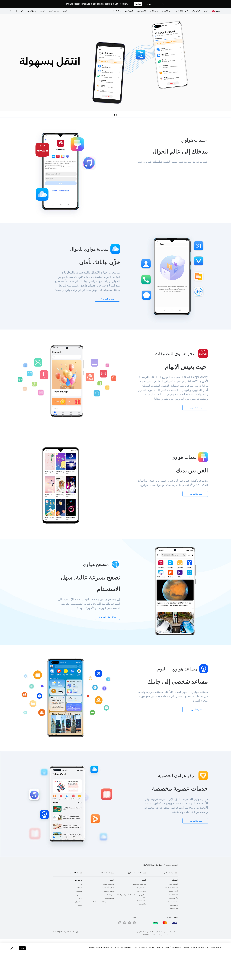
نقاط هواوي (142, 904)
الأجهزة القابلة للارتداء (181, 11)
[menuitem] (206, 11)
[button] (22, 11)
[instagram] (119, 923)
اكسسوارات (174, 905)
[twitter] (129, 923)
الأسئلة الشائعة (141, 900)
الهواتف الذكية (196, 11)
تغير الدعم (79, 891)
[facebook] (134, 923)
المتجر (206, 11)
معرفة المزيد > (107, 298)
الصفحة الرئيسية (172, 865)
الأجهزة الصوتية (141, 11)
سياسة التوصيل (141, 888)
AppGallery (117, 11)
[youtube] (124, 923)
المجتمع (42, 11)
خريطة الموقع (174, 932)
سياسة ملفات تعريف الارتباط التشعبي (99, 947)
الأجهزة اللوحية (153, 11)
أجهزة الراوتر (129, 11)
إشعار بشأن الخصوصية (107, 888)
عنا (81, 884)
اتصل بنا (80, 905)
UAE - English (58, 932)
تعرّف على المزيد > (107, 616)
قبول (22, 948)
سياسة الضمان (109, 898)
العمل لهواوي (78, 902)
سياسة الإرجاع (141, 891)
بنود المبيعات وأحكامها (139, 884)
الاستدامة (79, 888)
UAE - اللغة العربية (69, 932)
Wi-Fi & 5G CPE (173, 902)
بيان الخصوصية (149, 932)
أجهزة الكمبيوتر (166, 11)
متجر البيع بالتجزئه (54, 11)
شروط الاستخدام (162, 932)
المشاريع (79, 895)
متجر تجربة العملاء (108, 884)
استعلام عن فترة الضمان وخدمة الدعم (103, 902)
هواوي (80, 898)
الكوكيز (140, 932)
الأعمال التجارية (31, 11)
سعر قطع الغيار (109, 895)
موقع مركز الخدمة (109, 891)
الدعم (65, 11)
